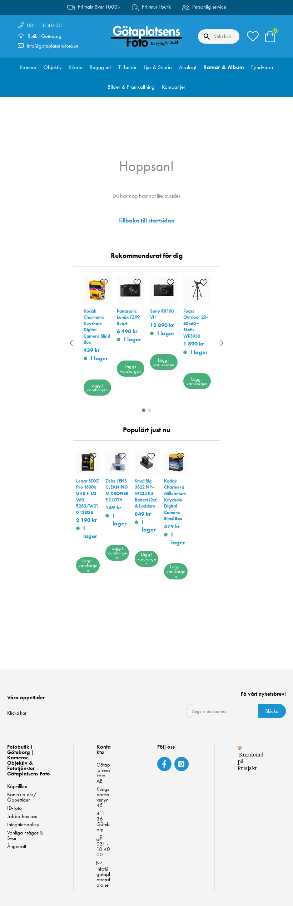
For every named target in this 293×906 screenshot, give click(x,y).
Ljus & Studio (158, 67)
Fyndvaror (262, 67)
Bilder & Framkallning (131, 86)
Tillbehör (127, 67)
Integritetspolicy (23, 824)
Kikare (76, 67)
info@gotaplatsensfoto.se (52, 45)
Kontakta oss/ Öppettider (21, 797)
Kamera (28, 67)
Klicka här (16, 713)
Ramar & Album (223, 67)
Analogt (187, 67)
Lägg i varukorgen (97, 387)
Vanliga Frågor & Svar (25, 835)
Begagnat (100, 67)
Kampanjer (173, 86)
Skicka (272, 711)
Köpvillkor (17, 786)
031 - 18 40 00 (44, 25)
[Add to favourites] (104, 283)
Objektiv (52, 67)
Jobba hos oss (22, 816)
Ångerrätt (16, 846)
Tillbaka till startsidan (146, 221)
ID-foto (14, 808)
